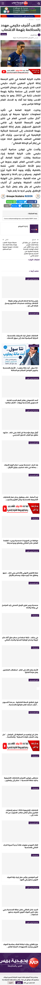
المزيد (11, 982)
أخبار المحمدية (34, 313)
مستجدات (3, 34)
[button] (32, 201)
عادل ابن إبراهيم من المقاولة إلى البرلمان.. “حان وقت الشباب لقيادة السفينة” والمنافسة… (20, 735)
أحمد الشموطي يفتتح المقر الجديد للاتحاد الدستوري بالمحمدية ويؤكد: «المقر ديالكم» (21, 401)
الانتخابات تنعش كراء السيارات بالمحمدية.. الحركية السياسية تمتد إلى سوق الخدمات (22, 337)
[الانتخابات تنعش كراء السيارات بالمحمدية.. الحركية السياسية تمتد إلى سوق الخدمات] (20, 322)
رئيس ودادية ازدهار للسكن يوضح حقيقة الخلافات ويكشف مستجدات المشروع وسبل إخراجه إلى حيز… (21, 303)
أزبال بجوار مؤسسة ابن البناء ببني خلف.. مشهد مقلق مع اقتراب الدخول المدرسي (20, 434)
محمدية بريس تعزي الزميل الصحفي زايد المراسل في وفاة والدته (20, 606)
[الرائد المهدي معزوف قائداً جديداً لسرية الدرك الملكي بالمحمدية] (20, 831)
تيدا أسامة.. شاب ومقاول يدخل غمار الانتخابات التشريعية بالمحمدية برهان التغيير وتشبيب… (20, 498)
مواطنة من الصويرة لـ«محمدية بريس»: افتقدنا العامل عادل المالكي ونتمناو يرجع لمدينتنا (20, 542)
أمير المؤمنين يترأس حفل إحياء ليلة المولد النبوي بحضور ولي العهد (22, 878)
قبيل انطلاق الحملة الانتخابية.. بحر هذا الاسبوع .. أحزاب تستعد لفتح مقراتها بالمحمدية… (20, 703)
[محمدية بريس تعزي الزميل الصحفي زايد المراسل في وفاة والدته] (20, 591)
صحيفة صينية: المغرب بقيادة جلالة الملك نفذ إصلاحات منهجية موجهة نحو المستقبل (10, 245)
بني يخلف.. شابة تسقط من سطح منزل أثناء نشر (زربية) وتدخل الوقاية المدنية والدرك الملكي (20, 638)
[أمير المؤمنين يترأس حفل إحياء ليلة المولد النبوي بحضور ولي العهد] (20, 864)
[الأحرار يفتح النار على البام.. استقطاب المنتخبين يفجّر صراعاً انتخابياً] (20, 656)
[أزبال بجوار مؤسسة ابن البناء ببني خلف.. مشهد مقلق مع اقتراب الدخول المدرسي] (20, 419)
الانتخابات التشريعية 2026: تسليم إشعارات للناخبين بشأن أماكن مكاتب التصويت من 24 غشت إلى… (22, 812)
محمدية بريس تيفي (32, 279)
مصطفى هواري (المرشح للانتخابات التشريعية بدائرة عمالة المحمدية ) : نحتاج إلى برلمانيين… (21, 779)
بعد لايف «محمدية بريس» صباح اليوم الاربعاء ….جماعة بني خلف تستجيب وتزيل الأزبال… (21, 466)
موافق (19, 982)
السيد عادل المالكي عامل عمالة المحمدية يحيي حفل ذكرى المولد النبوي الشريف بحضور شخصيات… (20, 912)
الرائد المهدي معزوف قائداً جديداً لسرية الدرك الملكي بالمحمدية (20, 846)
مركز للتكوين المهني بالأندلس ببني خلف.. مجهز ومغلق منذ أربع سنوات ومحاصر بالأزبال (20, 574)
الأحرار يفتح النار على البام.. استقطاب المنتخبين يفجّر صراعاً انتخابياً (20, 671)
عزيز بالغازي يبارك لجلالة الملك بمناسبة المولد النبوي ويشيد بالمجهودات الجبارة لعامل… (20, 945)
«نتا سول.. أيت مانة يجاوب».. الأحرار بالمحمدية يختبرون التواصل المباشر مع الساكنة (20, 369)
